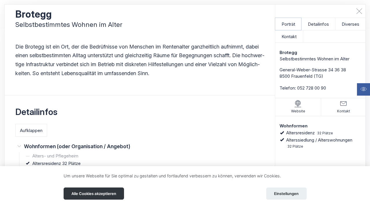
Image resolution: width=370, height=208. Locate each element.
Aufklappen (31, 130)
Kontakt (289, 36)
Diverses (350, 24)
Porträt (288, 24)
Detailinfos (318, 24)
